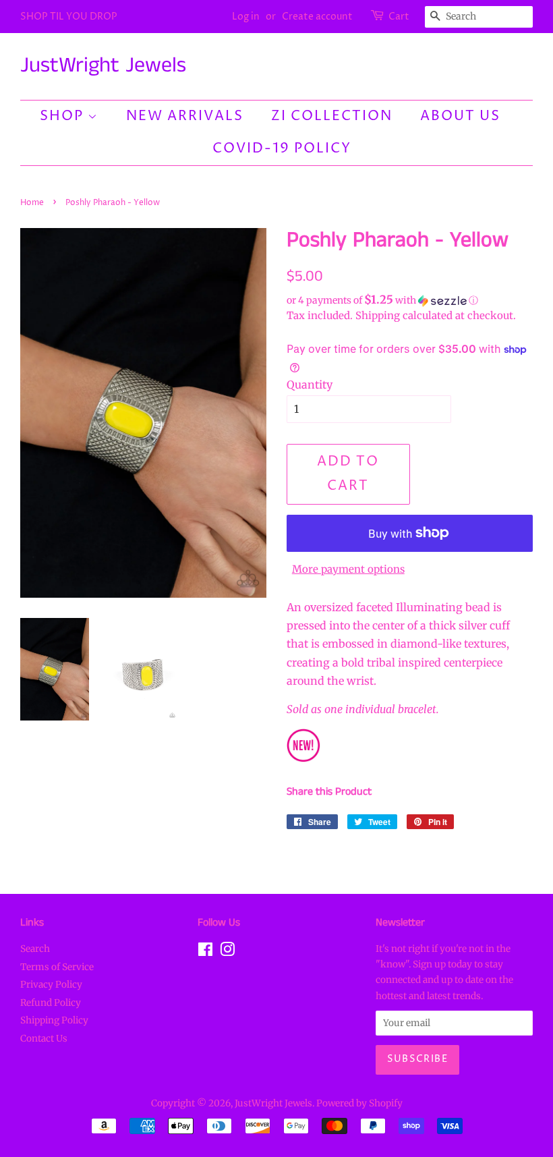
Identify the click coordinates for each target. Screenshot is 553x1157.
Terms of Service (57, 967)
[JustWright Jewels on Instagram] (227, 952)
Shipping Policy (54, 1020)
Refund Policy (50, 1003)
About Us (460, 116)
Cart (398, 16)
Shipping (377, 315)
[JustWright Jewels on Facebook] (205, 952)
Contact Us (43, 1038)
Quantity (309, 384)
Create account (317, 16)
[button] (410, 300)
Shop (64, 116)
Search (35, 949)
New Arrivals (184, 116)
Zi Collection (331, 116)
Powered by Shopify (359, 1103)
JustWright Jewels (103, 66)
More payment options (348, 569)
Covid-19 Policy (281, 149)
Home (32, 202)
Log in (246, 16)
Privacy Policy (51, 984)
